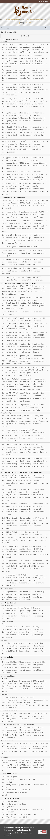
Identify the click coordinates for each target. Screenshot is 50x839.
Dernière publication (9, 32)
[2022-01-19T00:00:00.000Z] (17, 36)
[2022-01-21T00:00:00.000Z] (33, 36)
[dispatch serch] (46, 28)
